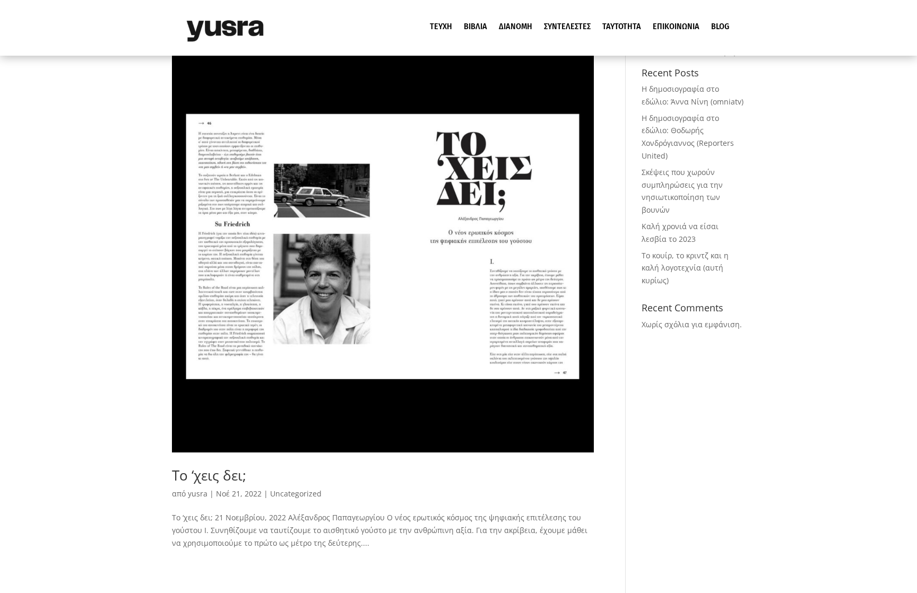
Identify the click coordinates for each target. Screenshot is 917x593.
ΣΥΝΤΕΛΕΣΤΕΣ (567, 27)
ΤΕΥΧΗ (441, 27)
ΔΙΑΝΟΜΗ (515, 27)
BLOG (720, 27)
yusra (197, 494)
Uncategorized (296, 494)
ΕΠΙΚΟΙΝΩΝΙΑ (676, 27)
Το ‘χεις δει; (209, 475)
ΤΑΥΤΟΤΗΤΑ (621, 27)
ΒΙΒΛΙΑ (475, 27)
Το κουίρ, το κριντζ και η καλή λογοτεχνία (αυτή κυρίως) (685, 268)
